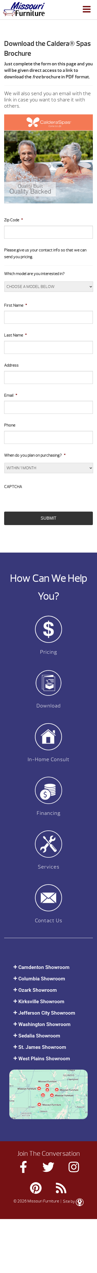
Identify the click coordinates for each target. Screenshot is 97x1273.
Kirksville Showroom (41, 1001)
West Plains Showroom (44, 1059)
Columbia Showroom (41, 979)
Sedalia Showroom (39, 1036)
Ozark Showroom (37, 990)
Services (48, 867)
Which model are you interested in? (34, 273)
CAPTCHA (13, 486)
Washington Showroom (44, 1024)
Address (11, 365)
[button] (48, 967)
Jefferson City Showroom (46, 1013)
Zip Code (13, 220)
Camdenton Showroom (44, 967)
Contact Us (48, 920)
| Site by (68, 1201)
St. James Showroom (42, 1047)
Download (48, 706)
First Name (15, 305)
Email (10, 395)
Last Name (15, 335)
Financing (49, 813)
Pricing (48, 652)
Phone (9, 425)
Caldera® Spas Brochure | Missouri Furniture (24, 9)
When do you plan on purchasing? (35, 455)
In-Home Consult (49, 759)
